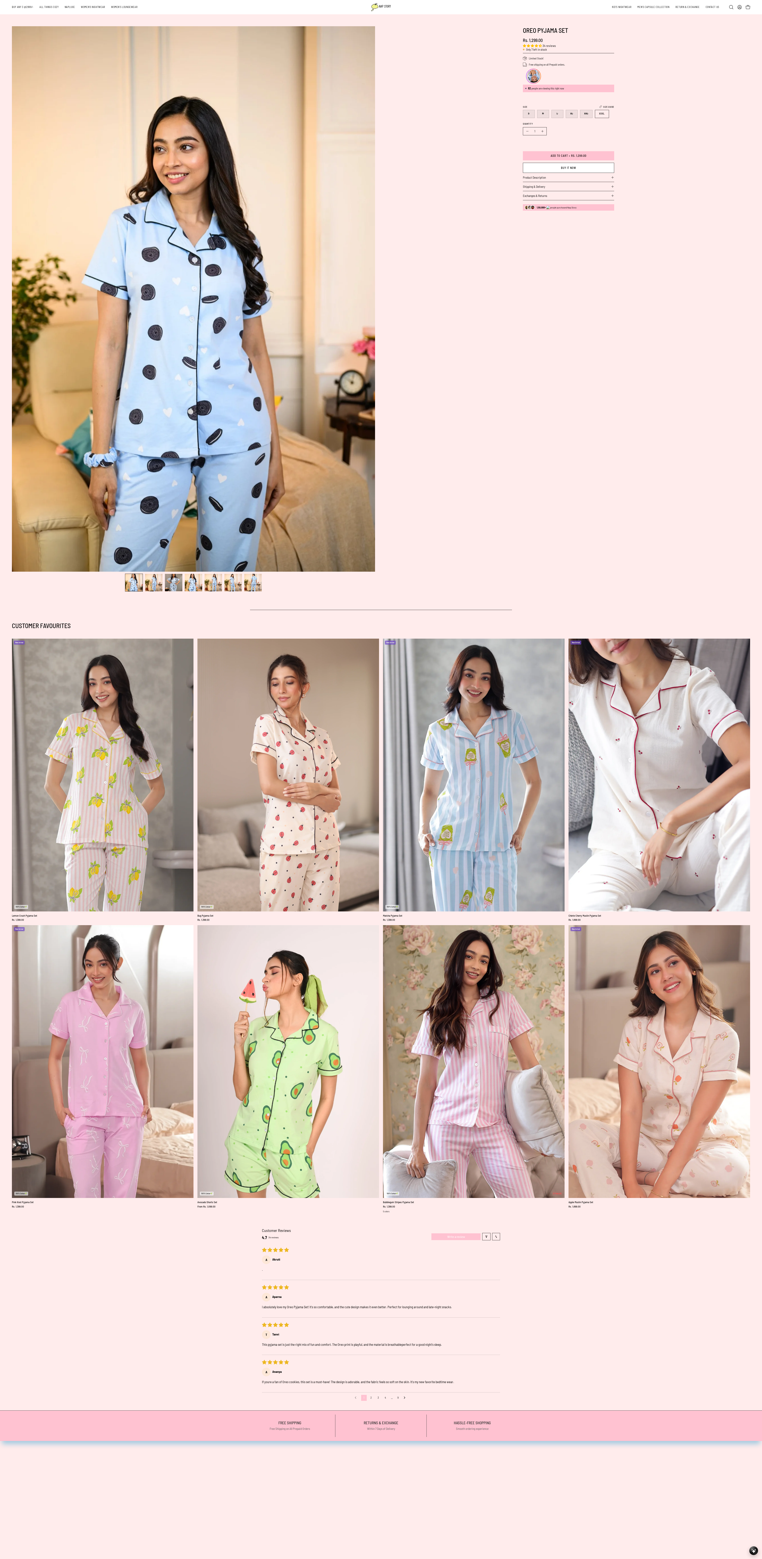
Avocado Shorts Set (207, 1202)
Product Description (534, 177)
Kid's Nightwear (171, 1499)
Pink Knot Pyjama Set (23, 1202)
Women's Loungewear (175, 1479)
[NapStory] (381, 7)
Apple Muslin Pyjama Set (581, 1202)
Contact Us (355, 1465)
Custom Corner (170, 1506)
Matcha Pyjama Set (392, 915)
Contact (166, 1534)
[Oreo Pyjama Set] (134, 583)
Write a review (456, 1236)
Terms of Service (358, 1485)
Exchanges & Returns (535, 196)
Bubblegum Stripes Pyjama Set (398, 1202)
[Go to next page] (405, 1398)
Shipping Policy (357, 1479)
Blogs (164, 1527)
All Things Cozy (170, 1458)
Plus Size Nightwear (174, 1485)
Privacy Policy (357, 1472)
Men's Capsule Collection (176, 1492)
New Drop (167, 1465)
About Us (166, 1520)
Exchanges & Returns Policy (365, 1499)
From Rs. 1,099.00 (206, 1206)
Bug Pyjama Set (205, 915)
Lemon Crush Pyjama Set (24, 915)
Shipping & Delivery (534, 186)
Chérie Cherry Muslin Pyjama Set (585, 915)
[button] (688, 7)
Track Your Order (358, 1492)
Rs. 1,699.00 (575, 920)
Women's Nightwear (174, 1472)
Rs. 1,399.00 (18, 920)
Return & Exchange (173, 1513)
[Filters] (486, 1236)
